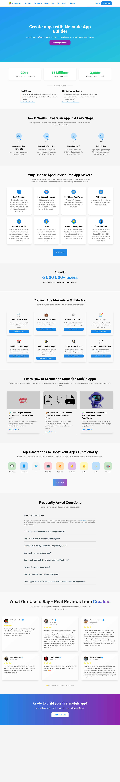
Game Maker (38, 3)
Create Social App (101, 356)
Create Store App (19, 331)
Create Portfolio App (46, 329)
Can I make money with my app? (37, 553)
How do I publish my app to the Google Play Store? (45, 546)
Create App (106, 3)
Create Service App (19, 356)
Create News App (73, 329)
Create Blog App (101, 331)
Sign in (98, 3)
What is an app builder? (34, 515)
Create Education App (46, 358)
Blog (53, 3)
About (64, 3)
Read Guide (13, 430)
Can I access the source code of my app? (41, 574)
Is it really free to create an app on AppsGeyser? (45, 531)
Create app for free (60, 43)
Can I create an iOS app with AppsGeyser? (42, 539)
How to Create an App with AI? (37, 567)
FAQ (58, 3)
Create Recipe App (73, 356)
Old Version (72, 3)
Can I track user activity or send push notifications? (46, 560)
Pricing (46, 3)
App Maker (28, 3)
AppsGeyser (83, 521)
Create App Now (60, 715)
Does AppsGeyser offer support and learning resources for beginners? (54, 581)
